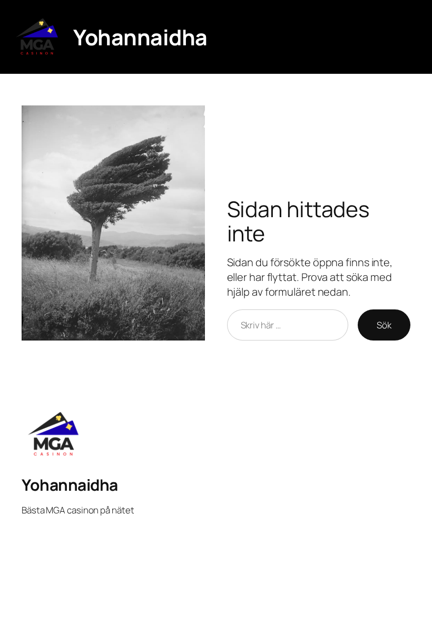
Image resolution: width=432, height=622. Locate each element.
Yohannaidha (140, 37)
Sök (384, 325)
